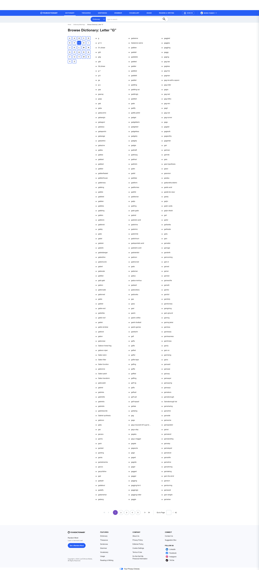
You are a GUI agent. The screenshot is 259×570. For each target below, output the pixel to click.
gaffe (133, 345)
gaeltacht (134, 331)
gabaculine (102, 113)
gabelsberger (103, 252)
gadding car (135, 89)
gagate (133, 443)
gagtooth (167, 131)
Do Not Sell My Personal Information (140, 557)
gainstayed (168, 448)
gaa (99, 89)
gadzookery (135, 290)
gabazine (101, 145)
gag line (167, 71)
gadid (133, 173)
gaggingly (134, 490)
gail (165, 215)
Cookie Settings (138, 548)
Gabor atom (102, 355)
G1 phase (101, 47)
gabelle (100, 248)
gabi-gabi (101, 280)
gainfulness (168, 304)
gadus (133, 276)
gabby (100, 229)
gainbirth (167, 252)
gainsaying (168, 383)
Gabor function (103, 364)
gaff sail (134, 397)
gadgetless (135, 131)
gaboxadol (102, 383)
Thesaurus (104, 540)
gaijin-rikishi (168, 210)
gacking (101, 453)
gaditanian (135, 196)
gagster (166, 127)
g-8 (99, 75)
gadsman (134, 271)
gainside (167, 415)
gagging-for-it (136, 485)
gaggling (167, 47)
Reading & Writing (106, 560)
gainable (167, 243)
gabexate (101, 271)
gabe (100, 234)
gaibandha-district (170, 182)
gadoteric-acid (136, 248)
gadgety (134, 141)
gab (99, 103)
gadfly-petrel (135, 113)
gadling (133, 206)
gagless (167, 66)
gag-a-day (134, 429)
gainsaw (167, 369)
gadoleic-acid (136, 220)
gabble (100, 192)
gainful (166, 290)
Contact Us (169, 536)
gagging (134, 480)
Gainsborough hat (170, 401)
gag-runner (168, 117)
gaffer (133, 355)
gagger (133, 476)
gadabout (101, 485)
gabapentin (102, 131)
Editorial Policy (138, 544)
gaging (166, 57)
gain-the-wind (169, 476)
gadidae (134, 178)
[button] (188, 13)
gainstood (167, 453)
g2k (99, 61)
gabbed (101, 164)
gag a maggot (136, 439)
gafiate (133, 406)
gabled (100, 304)
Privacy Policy (138, 540)
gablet (100, 322)
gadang (101, 499)
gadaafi (100, 480)
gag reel (167, 94)
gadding (134, 85)
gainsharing (168, 406)
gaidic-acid (168, 187)
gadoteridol (135, 252)
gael (132, 308)
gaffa (133, 341)
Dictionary (96, 19)
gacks (100, 457)
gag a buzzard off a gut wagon (141, 425)
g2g (99, 57)
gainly (166, 345)
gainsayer (167, 378)
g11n (100, 43)
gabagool (101, 122)
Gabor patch (102, 373)
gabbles (101, 206)
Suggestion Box (170, 540)
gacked (100, 448)
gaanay (100, 94)
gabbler (101, 201)
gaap (100, 99)
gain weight (168, 494)
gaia (165, 159)
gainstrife (167, 457)
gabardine (101, 141)
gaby (100, 425)
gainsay (167, 373)
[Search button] (165, 19)
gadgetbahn (135, 122)
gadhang (134, 154)
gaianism (167, 173)
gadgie (133, 145)
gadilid (133, 192)
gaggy (166, 52)
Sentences (104, 544)
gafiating (134, 411)
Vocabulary (104, 552)
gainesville (168, 280)
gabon (100, 336)
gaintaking (168, 471)
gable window (103, 327)
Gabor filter (102, 359)
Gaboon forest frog (104, 345)
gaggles (167, 43)
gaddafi (133, 52)
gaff (132, 336)
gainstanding (168, 439)
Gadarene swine (137, 43)
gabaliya (101, 127)
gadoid (133, 215)
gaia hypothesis (169, 164)
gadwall (134, 285)
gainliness (167, 341)
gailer (166, 220)
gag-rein (167, 103)
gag (132, 415)
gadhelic (134, 164)
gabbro (100, 215)
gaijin (166, 201)
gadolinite (134, 234)
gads (133, 266)
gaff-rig (133, 383)
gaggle (133, 499)
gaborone (101, 369)
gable (100, 299)
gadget (133, 117)
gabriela (101, 392)
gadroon (134, 257)
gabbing (101, 187)
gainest (166, 276)
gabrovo (101, 420)
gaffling (133, 378)
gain (165, 238)
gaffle (133, 369)
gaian (166, 168)
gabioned (101, 294)
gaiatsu (166, 178)
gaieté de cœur (169, 192)
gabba (100, 150)
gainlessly (167, 331)
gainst (166, 429)
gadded (134, 61)
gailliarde (167, 229)
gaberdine (101, 257)
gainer (166, 271)
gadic (133, 168)
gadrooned (135, 262)
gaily (166, 234)
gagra (166, 89)
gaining (166, 317)
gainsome (167, 420)
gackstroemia (103, 462)
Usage (102, 556)
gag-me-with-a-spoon (171, 80)
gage (133, 453)
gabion (100, 285)
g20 (99, 52)
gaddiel (133, 80)
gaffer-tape (135, 359)
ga (99, 80)
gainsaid (167, 364)
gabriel (100, 387)
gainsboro (167, 392)
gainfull (166, 294)
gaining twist (168, 322)
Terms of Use (137, 552)
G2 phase (101, 66)
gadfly (133, 108)
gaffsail (133, 392)
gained (166, 266)
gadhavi (134, 159)
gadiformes (135, 187)
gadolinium (135, 238)
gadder (133, 66)
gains (166, 359)
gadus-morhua (136, 280)
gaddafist (134, 57)
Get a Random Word (77, 545)
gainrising (167, 355)
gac (99, 429)
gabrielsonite (102, 411)
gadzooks (134, 294)
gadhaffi (134, 150)
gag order (167, 85)
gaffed (133, 350)
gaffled (133, 373)
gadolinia (134, 224)
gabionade (102, 290)
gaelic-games (136, 327)
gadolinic (134, 229)
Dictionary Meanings (79, 24)
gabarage (101, 136)
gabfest (100, 276)
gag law (167, 61)
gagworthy (168, 136)
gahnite (166, 154)
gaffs (133, 387)
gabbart (101, 159)
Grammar (103, 548)
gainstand (167, 434)
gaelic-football (136, 322)
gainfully (167, 299)
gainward (167, 490)
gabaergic (101, 117)
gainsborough (169, 397)
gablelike (101, 313)
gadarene (134, 38)
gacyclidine (102, 471)
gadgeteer (134, 127)
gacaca (100, 434)
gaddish (134, 99)
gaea (133, 304)
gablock (101, 331)
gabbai (100, 154)
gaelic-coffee (135, 317)
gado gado (135, 210)
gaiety (166, 196)
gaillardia (167, 224)
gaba (100, 108)
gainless (167, 327)
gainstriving (168, 467)
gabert (100, 266)
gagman (167, 75)
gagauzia (134, 448)
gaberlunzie (102, 262)
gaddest (134, 71)
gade (133, 103)
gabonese (101, 341)
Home (69, 24)
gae (132, 299)
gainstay (167, 443)
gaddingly (134, 94)
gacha (100, 439)
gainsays (167, 387)
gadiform (134, 182)
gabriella (101, 401)
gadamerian (102, 494)
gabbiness (102, 182)
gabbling (101, 210)
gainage (167, 248)
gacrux (100, 467)
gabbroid (101, 224)
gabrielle (101, 406)
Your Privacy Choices (132, 569)
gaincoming (168, 257)
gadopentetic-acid (137, 243)
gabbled (101, 196)
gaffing (133, 364)
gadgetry (134, 136)
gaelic (133, 313)
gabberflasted (103, 173)
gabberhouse (103, 178)
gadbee (134, 47)
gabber (100, 168)
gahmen (167, 150)
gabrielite (101, 397)
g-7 (99, 71)
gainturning (168, 485)
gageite (133, 462)
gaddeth (134, 75)
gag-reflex (167, 99)
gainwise (167, 499)
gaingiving (168, 308)
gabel (100, 238)
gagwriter (167, 141)
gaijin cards (168, 206)
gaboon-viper (103, 350)
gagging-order (136, 494)
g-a (99, 85)
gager (133, 467)
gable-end (101, 308)
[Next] (145, 512)
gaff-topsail (135, 401)
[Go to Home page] (49, 13)
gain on (166, 350)
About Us (136, 536)
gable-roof (101, 317)
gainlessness (169, 336)
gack (100, 443)
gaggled (167, 38)
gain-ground (168, 313)
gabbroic (101, 220)
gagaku (133, 434)
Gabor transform (104, 378)
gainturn (167, 480)
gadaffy (100, 490)
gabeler (101, 243)
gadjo (133, 201)
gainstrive (167, 462)
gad (99, 476)
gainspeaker (168, 425)
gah (165, 145)
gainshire (167, 411)
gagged (134, 471)
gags (166, 122)
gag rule (167, 113)
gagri (166, 108)
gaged (133, 457)
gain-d (166, 262)
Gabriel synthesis (104, 415)
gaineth (166, 285)
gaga (133, 420)
